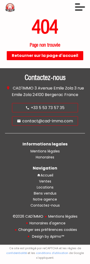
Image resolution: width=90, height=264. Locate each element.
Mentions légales (63, 216)
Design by (47, 236)
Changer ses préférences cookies (47, 229)
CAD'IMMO (23, 88)
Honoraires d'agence (48, 223)
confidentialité (16, 253)
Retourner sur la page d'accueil (45, 55)
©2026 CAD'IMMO (28, 216)
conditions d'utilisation (52, 253)
